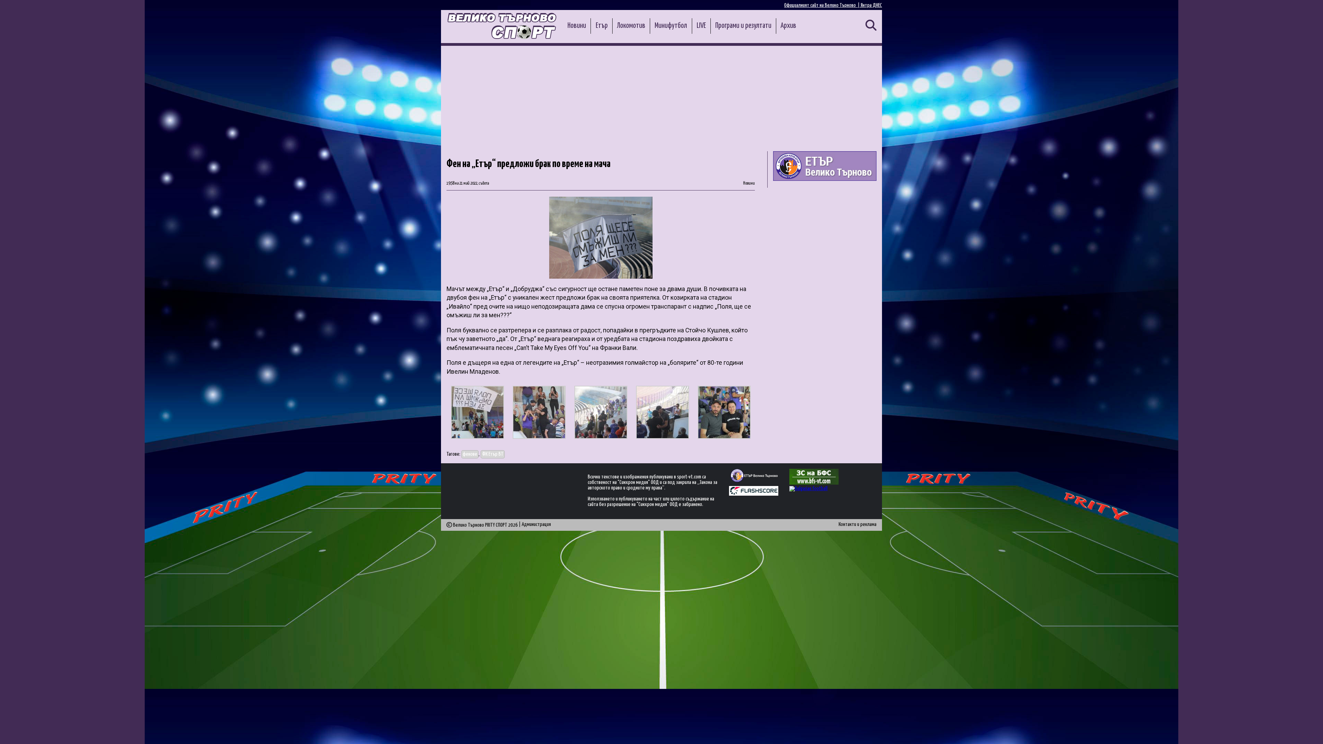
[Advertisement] (661, 97)
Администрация (536, 524)
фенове (470, 454)
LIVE (701, 25)
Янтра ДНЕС (871, 5)
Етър (602, 25)
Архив (788, 25)
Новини (576, 25)
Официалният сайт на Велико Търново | (822, 5)
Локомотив (631, 25)
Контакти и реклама (857, 524)
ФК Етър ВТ (492, 454)
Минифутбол (671, 25)
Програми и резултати (743, 25)
